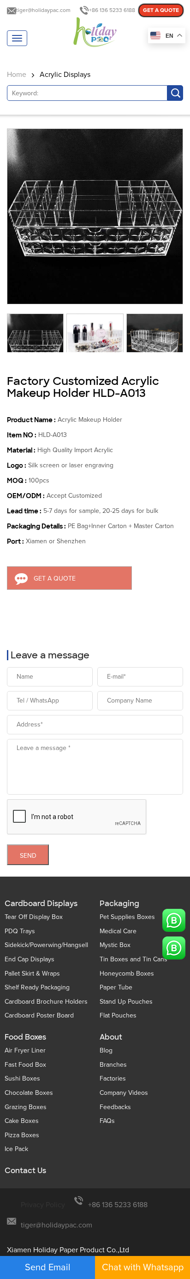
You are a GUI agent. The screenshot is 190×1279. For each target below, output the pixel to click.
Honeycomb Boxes (127, 973)
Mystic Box (115, 945)
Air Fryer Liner (25, 1050)
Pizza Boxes (22, 1135)
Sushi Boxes (22, 1078)
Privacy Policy (43, 1204)
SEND (28, 856)
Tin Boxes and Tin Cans (133, 959)
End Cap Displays (29, 959)
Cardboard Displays (41, 904)
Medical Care (118, 931)
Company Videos (124, 1093)
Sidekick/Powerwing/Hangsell (46, 945)
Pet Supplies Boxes (127, 917)
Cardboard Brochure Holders (46, 1002)
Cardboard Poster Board (39, 1015)
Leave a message (50, 655)
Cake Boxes (22, 1121)
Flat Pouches (118, 1015)
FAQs (107, 1121)
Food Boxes (25, 1037)
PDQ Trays (20, 931)
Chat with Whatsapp (143, 1267)
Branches (113, 1065)
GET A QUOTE (161, 10)
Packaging (119, 904)
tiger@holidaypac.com (43, 10)
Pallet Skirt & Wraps (32, 973)
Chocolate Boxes (29, 1093)
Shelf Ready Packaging (37, 987)
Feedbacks (115, 1107)
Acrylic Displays (65, 74)
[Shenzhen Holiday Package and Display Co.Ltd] (95, 32)
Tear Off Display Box (34, 917)
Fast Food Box (25, 1065)
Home (16, 74)
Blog (106, 1050)
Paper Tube (116, 987)
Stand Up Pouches (126, 1002)
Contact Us (25, 1171)
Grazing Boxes (26, 1107)
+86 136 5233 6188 (112, 10)
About (111, 1037)
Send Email (48, 1267)
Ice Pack (16, 1149)
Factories (113, 1078)
